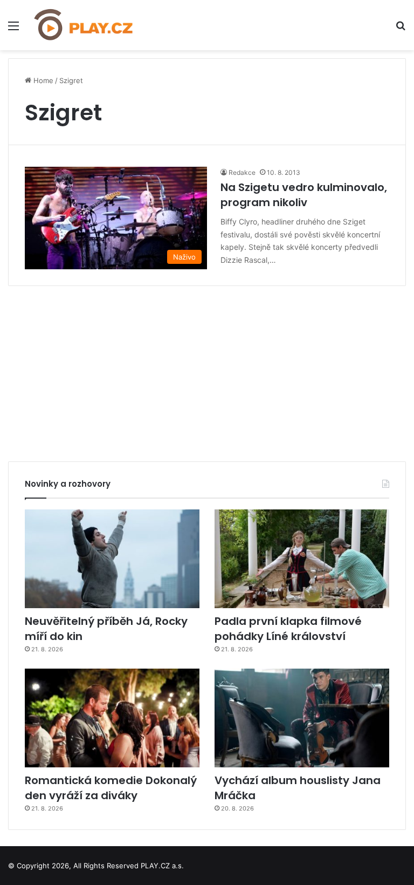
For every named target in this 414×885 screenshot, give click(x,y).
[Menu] (13, 29)
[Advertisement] (207, 369)
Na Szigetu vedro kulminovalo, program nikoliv (303, 195)
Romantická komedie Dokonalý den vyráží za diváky (111, 788)
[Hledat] (400, 29)
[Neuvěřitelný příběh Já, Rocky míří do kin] (112, 558)
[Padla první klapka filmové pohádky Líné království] (302, 558)
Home (42, 80)
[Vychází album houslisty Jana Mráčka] (302, 718)
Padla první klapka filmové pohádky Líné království (288, 629)
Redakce (242, 172)
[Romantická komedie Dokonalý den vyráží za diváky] (112, 718)
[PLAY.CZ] (84, 25)
